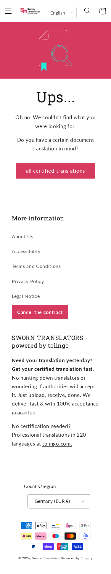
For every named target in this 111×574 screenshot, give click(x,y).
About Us (22, 236)
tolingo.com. (57, 444)
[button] (8, 11)
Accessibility (26, 251)
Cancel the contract (40, 312)
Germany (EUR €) (52, 501)
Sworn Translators (46, 558)
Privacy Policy (28, 281)
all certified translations (55, 171)
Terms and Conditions (36, 266)
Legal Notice (26, 296)
